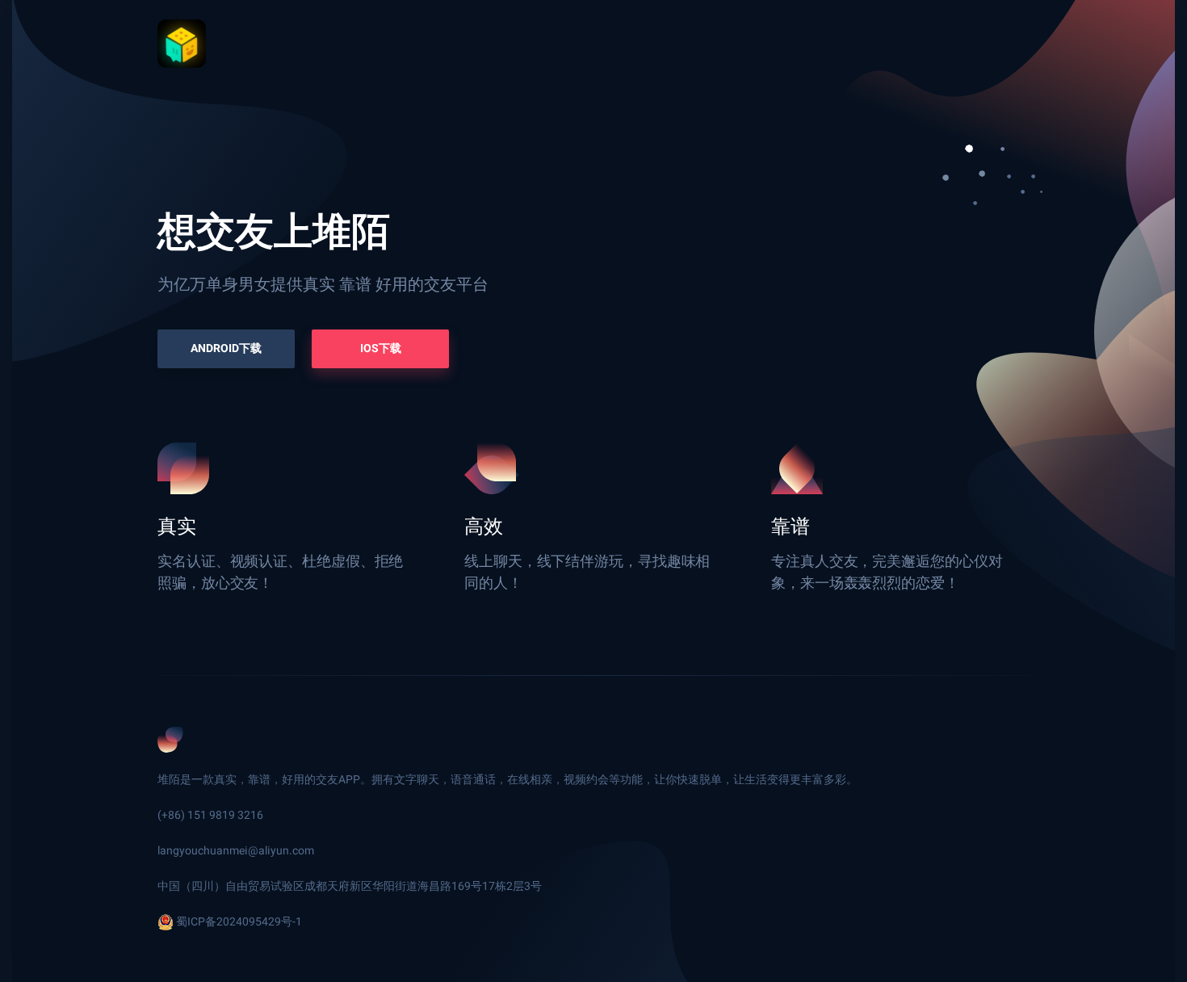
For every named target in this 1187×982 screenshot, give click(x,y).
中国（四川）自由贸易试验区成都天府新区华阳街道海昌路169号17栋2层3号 (349, 886)
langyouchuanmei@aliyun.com (235, 850)
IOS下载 (380, 348)
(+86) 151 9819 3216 (210, 815)
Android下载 (226, 348)
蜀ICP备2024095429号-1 (239, 921)
